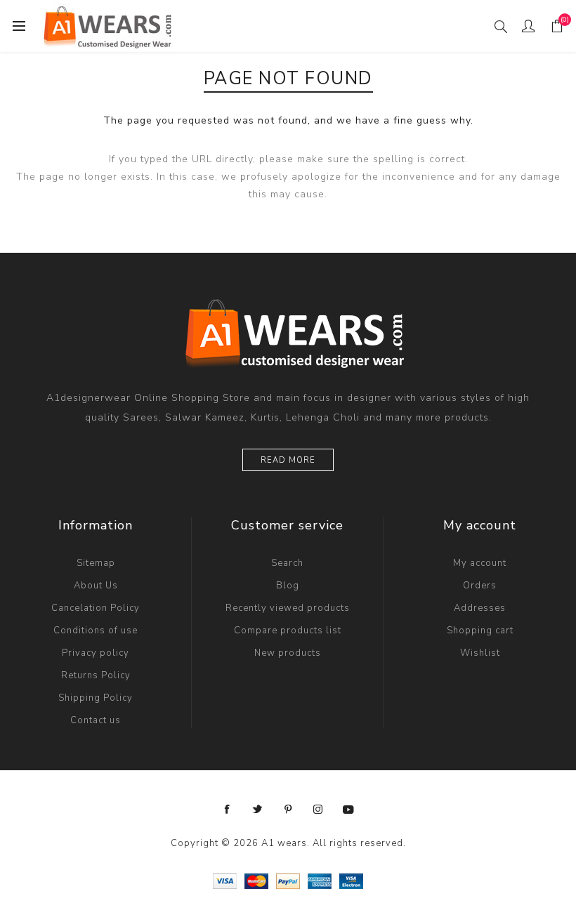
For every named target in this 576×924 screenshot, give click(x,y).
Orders (480, 585)
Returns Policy (96, 675)
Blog (287, 585)
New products (287, 653)
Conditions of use (95, 630)
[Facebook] (227, 809)
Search (287, 563)
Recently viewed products (287, 608)
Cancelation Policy (95, 608)
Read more (288, 460)
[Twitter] (258, 809)
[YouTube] (348, 809)
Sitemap (96, 563)
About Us (96, 585)
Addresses (480, 608)
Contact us (95, 720)
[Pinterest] (288, 809)
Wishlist (480, 653)
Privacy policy (95, 653)
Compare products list (287, 630)
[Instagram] (318, 809)
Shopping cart (480, 630)
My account (479, 563)
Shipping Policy (95, 698)
